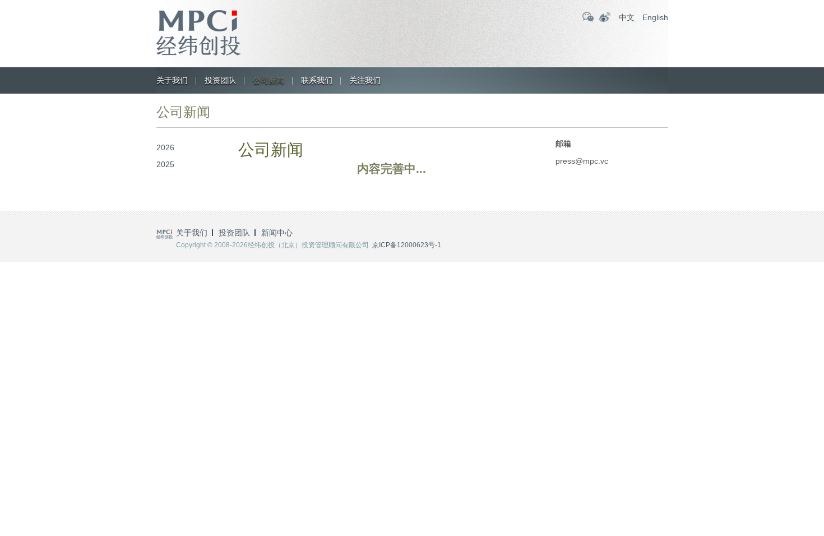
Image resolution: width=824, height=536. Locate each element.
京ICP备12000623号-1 (406, 245)
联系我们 (316, 80)
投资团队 (220, 80)
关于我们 (172, 80)
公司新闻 (268, 80)
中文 (627, 17)
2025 (165, 164)
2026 (165, 147)
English (655, 17)
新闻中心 (277, 232)
